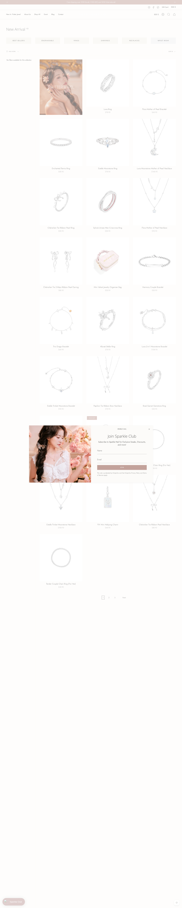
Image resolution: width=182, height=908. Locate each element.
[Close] (149, 429)
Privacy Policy (135, 473)
